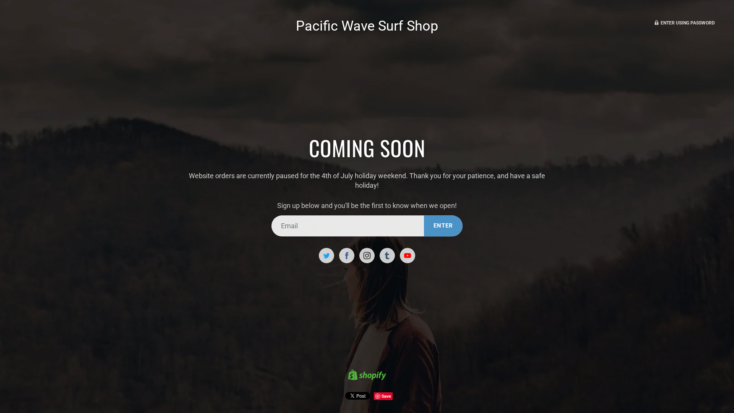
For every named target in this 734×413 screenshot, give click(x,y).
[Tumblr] (387, 255)
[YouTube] (407, 255)
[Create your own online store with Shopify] (367, 375)
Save (386, 396)
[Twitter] (326, 255)
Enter (443, 225)
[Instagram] (367, 255)
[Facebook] (346, 255)
